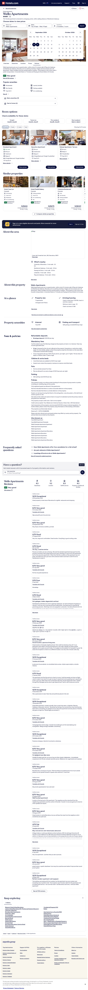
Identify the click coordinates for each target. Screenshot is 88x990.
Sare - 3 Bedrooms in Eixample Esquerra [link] (55, 921)
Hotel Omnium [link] (9, 926)
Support (67, 3)
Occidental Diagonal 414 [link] (51, 907)
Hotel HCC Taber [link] (10, 913)
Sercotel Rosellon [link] (49, 919)
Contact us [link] (22, 955)
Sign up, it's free (79, 224)
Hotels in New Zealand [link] (8, 950)
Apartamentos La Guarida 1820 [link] (53, 912)
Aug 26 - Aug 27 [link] (33, 122)
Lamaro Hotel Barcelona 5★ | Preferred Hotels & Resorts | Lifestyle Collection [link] (22, 909)
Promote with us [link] (41, 960)
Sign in (84, 3)
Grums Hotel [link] (9, 923)
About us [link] (74, 950)
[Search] (82, 472)
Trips (73, 3)
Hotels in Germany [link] (7, 973)
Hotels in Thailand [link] (7, 976)
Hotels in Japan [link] (6, 968)
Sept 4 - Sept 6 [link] (76, 122)
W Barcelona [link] (9, 919)
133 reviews (7, 490)
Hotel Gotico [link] (47, 913)
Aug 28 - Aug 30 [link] (54, 122)
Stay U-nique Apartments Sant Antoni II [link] (55, 923)
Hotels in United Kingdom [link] (9, 962)
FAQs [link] (21, 953)
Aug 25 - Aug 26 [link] (12, 122)
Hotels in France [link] (7, 960)
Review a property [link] (24, 958)
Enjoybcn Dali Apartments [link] (12, 912)
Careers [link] (73, 953)
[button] (34, 41)
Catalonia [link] (14, 933)
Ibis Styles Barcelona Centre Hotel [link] (15, 924)
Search (82, 26)
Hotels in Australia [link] (7, 957)
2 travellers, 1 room (62, 26)
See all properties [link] (11, 8)
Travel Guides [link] (75, 955)
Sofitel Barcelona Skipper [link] (51, 916)
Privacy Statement (8, 988)
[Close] (85, 984)
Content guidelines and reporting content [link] (60, 959)
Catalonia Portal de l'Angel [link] (51, 918)
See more (34, 279)
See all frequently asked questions (41, 456)
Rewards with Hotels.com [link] (78, 958)
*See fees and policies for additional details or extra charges (46, 315)
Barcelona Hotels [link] (22, 933)
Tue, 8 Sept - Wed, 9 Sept (39, 26)
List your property (56, 3)
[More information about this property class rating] (10, 16)
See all (5, 94)
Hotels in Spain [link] (6, 971)
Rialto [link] (45, 909)
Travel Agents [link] (40, 962)
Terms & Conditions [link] (59, 950)
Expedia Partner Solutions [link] (43, 957)
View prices (23, 167)
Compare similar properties (45, 214)
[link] (81, 8)
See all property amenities (39, 329)
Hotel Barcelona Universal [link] (51, 915)
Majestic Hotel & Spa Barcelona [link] (14, 907)
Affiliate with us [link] (41, 951)
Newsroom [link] (40, 954)
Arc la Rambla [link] (9, 915)
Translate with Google (38, 512)
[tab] (8, 902)
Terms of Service (19, 988)
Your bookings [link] (23, 950)
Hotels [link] (4, 933)
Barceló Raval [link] (9, 918)
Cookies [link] (56, 955)
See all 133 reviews (8, 78)
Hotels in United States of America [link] (9, 953)
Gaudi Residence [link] (10, 927)
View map (35, 257)
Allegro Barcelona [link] (10, 921)
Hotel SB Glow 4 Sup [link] (50, 926)
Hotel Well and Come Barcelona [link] (53, 924)
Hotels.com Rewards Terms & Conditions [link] (61, 963)
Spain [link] (9, 933)
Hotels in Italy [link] (6, 965)
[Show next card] (85, 193)
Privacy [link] (56, 953)
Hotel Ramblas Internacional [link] (13, 916)
